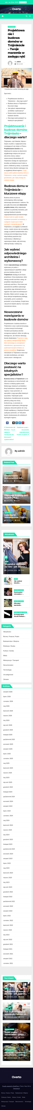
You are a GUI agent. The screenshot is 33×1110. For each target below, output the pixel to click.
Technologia (7, 670)
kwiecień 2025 (8, 768)
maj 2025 (6, 763)
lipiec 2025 (7, 754)
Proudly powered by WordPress (10, 1086)
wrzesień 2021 (8, 954)
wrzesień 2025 (8, 744)
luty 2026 (6, 720)
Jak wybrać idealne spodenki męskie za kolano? (20, 583)
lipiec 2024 (7, 811)
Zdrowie (6, 679)
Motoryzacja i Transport (11, 660)
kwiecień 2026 (8, 711)
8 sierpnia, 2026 (11, 570)
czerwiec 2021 (8, 963)
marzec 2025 (7, 773)
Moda (6, 561)
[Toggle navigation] (30, 16)
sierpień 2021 (7, 958)
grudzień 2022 (8, 892)
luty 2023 (6, 882)
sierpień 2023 (7, 858)
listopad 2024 (7, 792)
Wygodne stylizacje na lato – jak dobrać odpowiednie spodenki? (15, 568)
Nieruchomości (8, 665)
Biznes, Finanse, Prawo (19, 492)
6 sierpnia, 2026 (11, 1037)
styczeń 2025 (7, 782)
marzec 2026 (7, 715)
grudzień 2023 (8, 839)
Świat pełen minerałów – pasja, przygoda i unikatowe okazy (20, 595)
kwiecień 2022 (8, 925)
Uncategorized (8, 674)
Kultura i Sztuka (18, 590)
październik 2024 (9, 796)
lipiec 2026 (7, 696)
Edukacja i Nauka (9, 646)
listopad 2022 (7, 896)
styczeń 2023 (7, 887)
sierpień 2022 (7, 911)
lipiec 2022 (7, 915)
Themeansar (16, 1088)
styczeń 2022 (7, 939)
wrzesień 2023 (8, 854)
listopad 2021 (7, 949)
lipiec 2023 (7, 863)
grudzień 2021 (8, 944)
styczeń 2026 (7, 725)
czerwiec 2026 (8, 701)
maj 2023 (6, 868)
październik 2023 (9, 849)
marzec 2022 (7, 930)
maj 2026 (6, 706)
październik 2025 (9, 739)
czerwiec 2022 (8, 920)
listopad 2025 (7, 734)
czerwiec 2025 (8, 758)
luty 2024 (6, 834)
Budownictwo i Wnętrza (11, 641)
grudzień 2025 (8, 730)
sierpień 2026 (7, 692)
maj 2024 (6, 820)
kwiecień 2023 (8, 873)
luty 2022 (6, 935)
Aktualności (11, 26)
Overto (16, 9)
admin (19, 61)
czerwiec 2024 (8, 815)
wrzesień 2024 (8, 801)
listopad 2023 (7, 844)
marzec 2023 (7, 877)
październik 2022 (9, 901)
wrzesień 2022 (8, 906)
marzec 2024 (7, 830)
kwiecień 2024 (8, 825)
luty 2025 (6, 777)
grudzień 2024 (8, 787)
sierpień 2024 (7, 806)
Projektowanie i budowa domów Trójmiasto (15, 129)
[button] (26, 16)
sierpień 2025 (7, 749)
